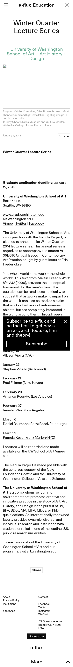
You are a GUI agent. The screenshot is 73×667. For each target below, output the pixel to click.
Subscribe (36, 344)
